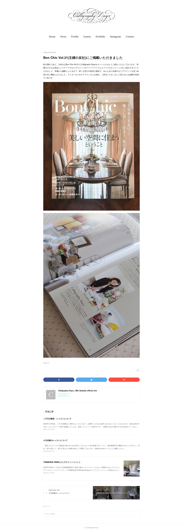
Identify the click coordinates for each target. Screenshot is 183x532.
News (63, 36)
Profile (75, 36)
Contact (130, 36)
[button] (52, 37)
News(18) (46, 363)
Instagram (115, 36)
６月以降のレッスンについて (55, 440)
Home (52, 36)
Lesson (87, 36)
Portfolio (100, 36)
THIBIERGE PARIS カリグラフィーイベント (62, 462)
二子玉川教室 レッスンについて (57, 418)
